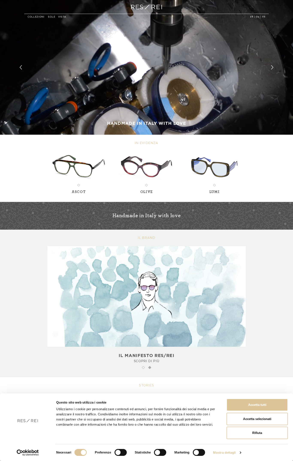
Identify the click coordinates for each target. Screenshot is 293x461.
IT (251, 17)
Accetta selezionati (257, 419)
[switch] (121, 452)
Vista (62, 17)
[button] (22, 67)
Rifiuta (257, 433)
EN (257, 17)
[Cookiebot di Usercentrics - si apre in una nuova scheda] (28, 452)
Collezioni (35, 17)
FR (264, 17)
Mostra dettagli (224, 452)
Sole (51, 17)
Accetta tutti (257, 405)
